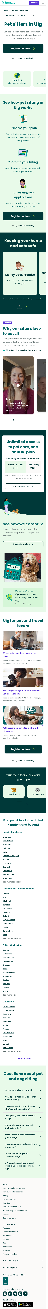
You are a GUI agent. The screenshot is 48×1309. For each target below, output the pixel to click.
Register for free (20, 48)
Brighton (6, 905)
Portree (6, 859)
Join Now (34, 3)
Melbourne (7, 954)
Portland (6, 984)
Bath (5, 935)
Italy (5, 1040)
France (6, 1029)
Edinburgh (7, 901)
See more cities (10, 995)
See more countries (12, 1051)
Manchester (8, 908)
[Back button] (19, 306)
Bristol (5, 897)
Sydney (6, 950)
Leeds (5, 927)
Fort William (8, 841)
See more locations (12, 882)
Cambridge (8, 923)
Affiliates (6, 1250)
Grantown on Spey (11, 856)
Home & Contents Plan (12, 1207)
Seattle (6, 980)
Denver (6, 987)
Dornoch (6, 867)
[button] (18, 385)
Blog (4, 1243)
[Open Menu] (43, 3)
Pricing (5, 1195)
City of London (9, 920)
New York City (8, 957)
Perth (5, 969)
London (6, 893)
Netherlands (8, 1036)
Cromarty (7, 863)
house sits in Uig (27, 58)
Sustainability (8, 1235)
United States (9, 1006)
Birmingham (8, 931)
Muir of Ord (7, 871)
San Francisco (9, 972)
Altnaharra (7, 878)
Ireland (6, 1044)
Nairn (5, 852)
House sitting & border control (15, 1210)
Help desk (6, 1203)
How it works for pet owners (14, 1188)
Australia (7, 1014)
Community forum (10, 1232)
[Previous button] (6, 420)
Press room (7, 1246)
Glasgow (6, 912)
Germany (7, 1021)
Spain (5, 1025)
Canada (6, 1018)
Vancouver (7, 976)
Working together (10, 1254)
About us (6, 1228)
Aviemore (7, 844)
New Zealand (8, 1033)
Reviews (6, 1214)
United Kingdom (10, 1010)
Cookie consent (9, 1218)
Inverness (7, 837)
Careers (6, 1239)
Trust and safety (9, 1199)
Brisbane (6, 965)
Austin (5, 991)
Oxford (6, 916)
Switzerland (8, 1048)
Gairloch (6, 848)
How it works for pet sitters (13, 1192)
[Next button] (27, 306)
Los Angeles (8, 961)
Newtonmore (8, 874)
